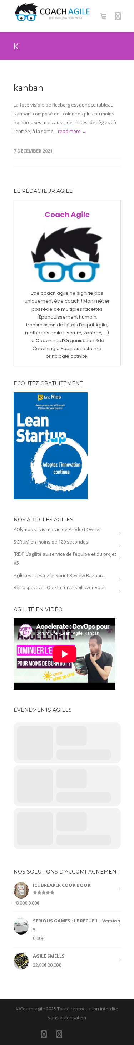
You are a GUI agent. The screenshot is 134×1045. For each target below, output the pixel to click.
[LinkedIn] (44, 1034)
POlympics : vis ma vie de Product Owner (57, 529)
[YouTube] (75, 1034)
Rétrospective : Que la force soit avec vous (60, 587)
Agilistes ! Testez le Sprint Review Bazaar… (60, 575)
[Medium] (90, 1034)
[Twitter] (59, 1034)
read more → (72, 131)
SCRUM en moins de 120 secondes (51, 542)
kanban (28, 87)
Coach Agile (67, 215)
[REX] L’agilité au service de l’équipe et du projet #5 (65, 558)
